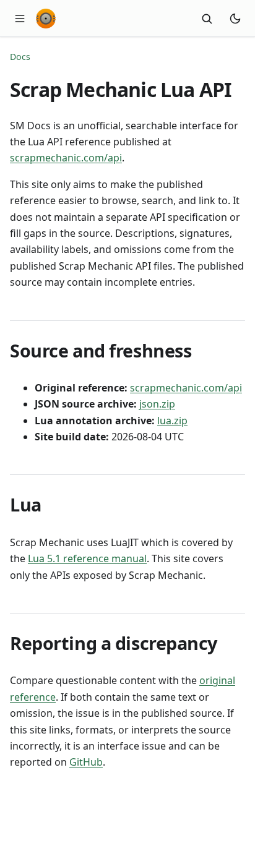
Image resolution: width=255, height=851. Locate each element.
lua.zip (172, 420)
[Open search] (206, 18)
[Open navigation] (19, 18)
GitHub (86, 762)
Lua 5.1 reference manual (87, 558)
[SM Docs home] (46, 18)
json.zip (157, 404)
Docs (20, 56)
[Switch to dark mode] (235, 18)
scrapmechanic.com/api (66, 158)
